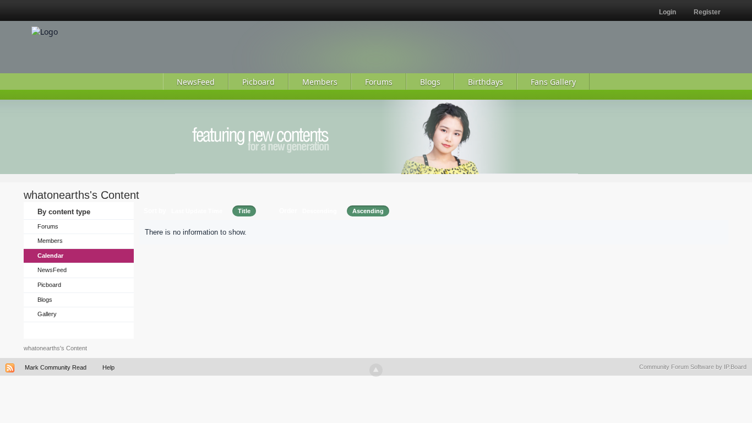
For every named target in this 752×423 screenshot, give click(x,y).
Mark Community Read (55, 367)
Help (108, 367)
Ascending (368, 211)
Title (244, 211)
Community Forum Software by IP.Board (692, 367)
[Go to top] (376, 370)
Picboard (49, 284)
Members (50, 240)
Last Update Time (196, 211)
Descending (319, 211)
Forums (47, 226)
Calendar (50, 255)
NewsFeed (52, 270)
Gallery (47, 314)
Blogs (44, 299)
